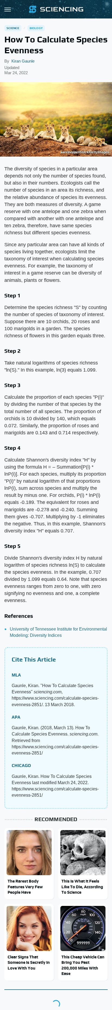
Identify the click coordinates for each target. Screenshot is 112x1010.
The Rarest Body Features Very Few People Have (25, 886)
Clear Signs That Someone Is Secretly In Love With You (29, 962)
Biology (36, 28)
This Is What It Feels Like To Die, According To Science (82, 886)
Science (13, 28)
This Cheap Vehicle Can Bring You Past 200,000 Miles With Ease (82, 965)
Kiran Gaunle (23, 61)
